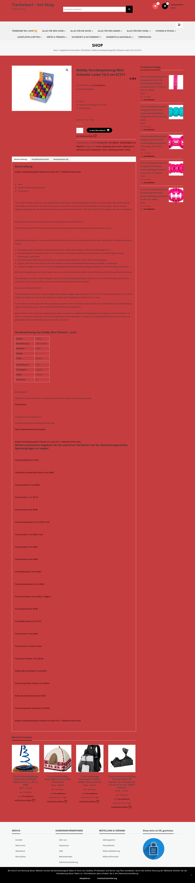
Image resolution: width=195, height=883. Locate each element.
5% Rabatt (85, 50)
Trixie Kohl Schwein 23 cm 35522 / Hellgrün (33, 596)
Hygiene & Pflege (165, 30)
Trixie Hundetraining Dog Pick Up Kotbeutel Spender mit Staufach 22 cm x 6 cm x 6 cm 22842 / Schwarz (121, 782)
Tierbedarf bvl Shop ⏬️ (24, 30)
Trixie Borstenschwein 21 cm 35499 (29, 584)
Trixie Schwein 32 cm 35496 (26, 559)
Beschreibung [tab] (20, 159)
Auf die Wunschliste (84, 136)
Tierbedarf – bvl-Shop (33, 4)
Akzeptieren (85, 878)
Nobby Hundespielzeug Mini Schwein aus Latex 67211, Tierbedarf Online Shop (48, 172)
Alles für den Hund (53, 30)
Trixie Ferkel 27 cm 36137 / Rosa (28, 646)
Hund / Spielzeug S (93, 149)
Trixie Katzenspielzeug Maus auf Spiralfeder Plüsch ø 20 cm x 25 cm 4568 (25, 780)
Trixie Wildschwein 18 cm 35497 (28, 571)
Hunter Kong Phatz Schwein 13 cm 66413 (32, 683)
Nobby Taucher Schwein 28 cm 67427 (30, 695)
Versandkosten (99, 85)
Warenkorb (20, 851)
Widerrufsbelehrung (111, 851)
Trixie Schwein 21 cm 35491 (26, 547)
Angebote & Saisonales (118, 37)
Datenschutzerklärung (68, 862)
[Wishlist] (155, 6)
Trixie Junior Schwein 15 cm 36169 (29, 658)
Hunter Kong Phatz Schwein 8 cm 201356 (32, 708)
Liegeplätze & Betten (28, 37)
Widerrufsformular (110, 856)
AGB (61, 851)
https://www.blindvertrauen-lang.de (30, 429)
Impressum (64, 845)
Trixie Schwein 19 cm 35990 (26, 633)
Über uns (63, 840)
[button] (67, 70)
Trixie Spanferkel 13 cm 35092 (27, 485)
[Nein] (191, 875)
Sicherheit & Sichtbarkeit (85, 37)
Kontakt (18, 840)
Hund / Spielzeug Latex (106, 146)
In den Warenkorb (97, 130)
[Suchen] (129, 9)
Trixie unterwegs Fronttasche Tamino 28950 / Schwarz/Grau (89, 779)
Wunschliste (20, 856)
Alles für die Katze (81, 30)
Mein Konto (20, 845)
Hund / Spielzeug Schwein (113, 149)
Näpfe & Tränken (56, 37)
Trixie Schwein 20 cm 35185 (26, 509)
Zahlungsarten (109, 840)
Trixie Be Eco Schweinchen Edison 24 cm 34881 (34, 472)
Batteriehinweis (65, 856)
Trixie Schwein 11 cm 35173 (26, 497)
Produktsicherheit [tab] (40, 159)
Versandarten (20, 404)
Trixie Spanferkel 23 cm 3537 (27, 460)
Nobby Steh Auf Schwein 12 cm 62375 (31, 671)
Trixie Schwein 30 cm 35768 (26, 609)
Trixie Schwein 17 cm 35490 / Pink (29, 534)
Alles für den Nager (109, 30)
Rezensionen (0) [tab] (61, 159)
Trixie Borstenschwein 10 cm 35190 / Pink (32, 522)
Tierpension (144, 37)
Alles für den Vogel (138, 30)
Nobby (127, 149)
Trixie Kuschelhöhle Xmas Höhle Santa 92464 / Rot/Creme (57, 779)
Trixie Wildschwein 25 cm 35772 (28, 621)
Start (55, 50)
